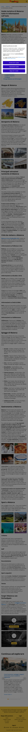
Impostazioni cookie (14, 66)
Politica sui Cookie (21, 57)
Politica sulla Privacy (11, 58)
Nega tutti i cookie (14, 70)
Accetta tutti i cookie (14, 62)
